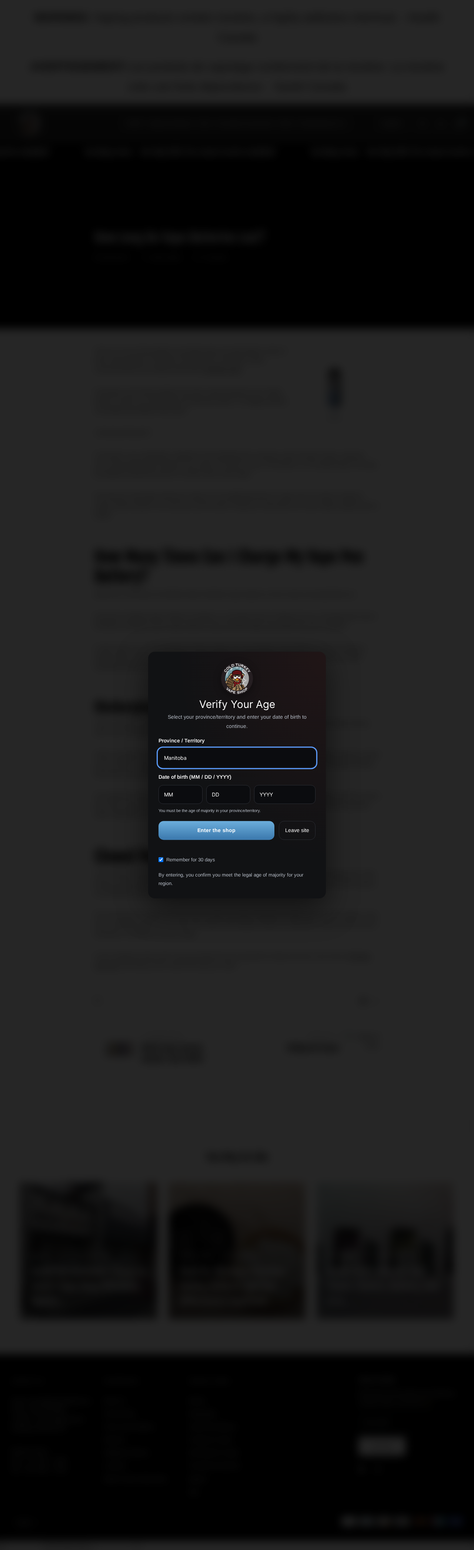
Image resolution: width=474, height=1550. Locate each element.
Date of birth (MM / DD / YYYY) (194, 777)
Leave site (297, 830)
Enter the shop (216, 830)
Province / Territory (181, 741)
